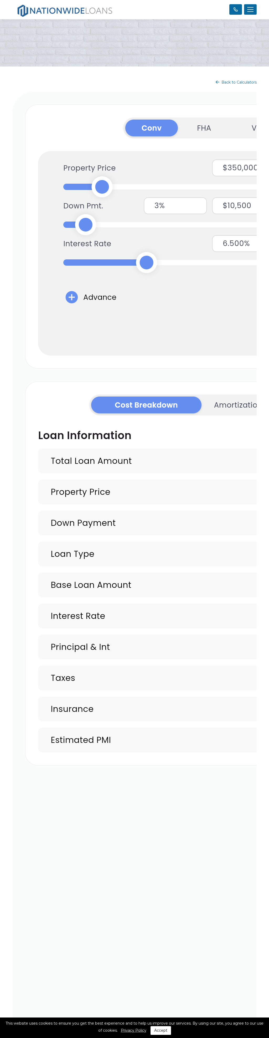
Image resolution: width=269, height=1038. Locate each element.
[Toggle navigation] (250, 9)
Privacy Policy (133, 1030)
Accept (160, 1030)
